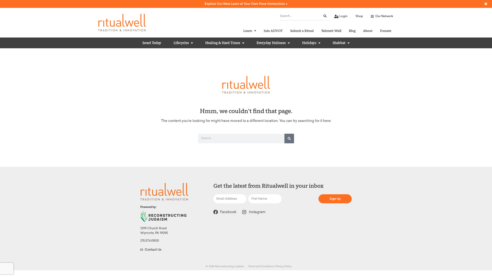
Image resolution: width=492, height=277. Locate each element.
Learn (247, 31)
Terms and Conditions (261, 266)
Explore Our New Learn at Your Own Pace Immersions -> (246, 4)
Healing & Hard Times (222, 43)
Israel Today (151, 43)
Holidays (309, 43)
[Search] (325, 16)
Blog (352, 31)
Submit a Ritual (302, 31)
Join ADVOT (273, 31)
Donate (385, 31)
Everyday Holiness (271, 43)
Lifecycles (181, 43)
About (367, 31)
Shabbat (339, 43)
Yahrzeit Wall (331, 31)
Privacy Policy (284, 266)
